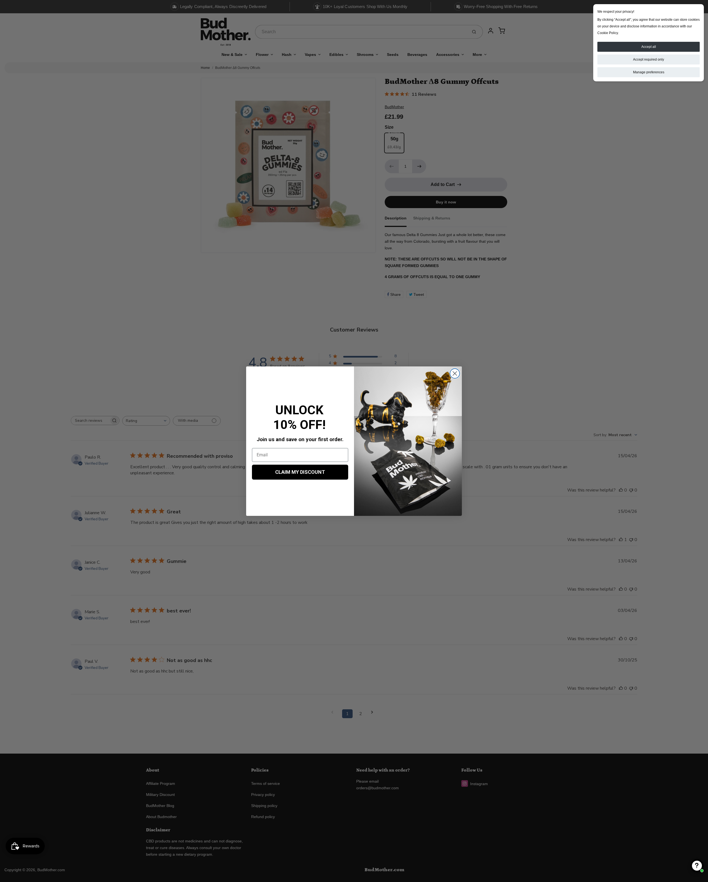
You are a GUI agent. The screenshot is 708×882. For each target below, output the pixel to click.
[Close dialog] (455, 373)
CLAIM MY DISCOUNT (300, 472)
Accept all (648, 47)
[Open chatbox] (697, 865)
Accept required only (648, 59)
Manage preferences (648, 72)
